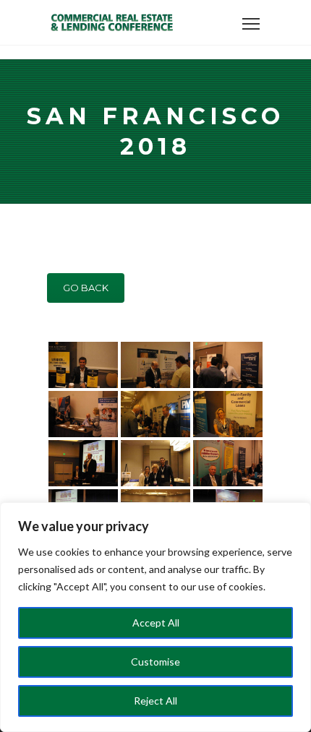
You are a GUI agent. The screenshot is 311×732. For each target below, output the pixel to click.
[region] (155, 617)
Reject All (155, 700)
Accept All (155, 622)
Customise (155, 661)
